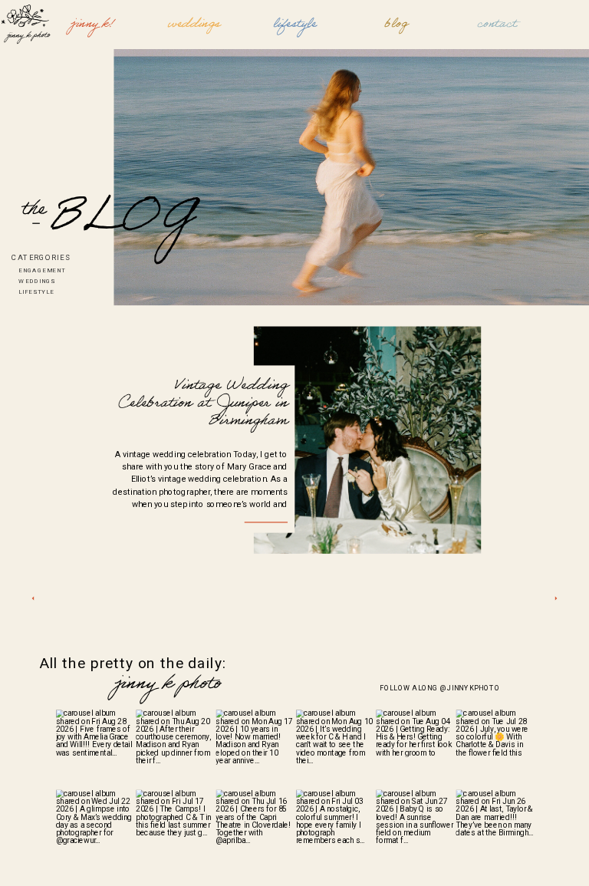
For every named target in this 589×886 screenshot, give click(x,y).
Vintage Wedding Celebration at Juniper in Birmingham (203, 404)
